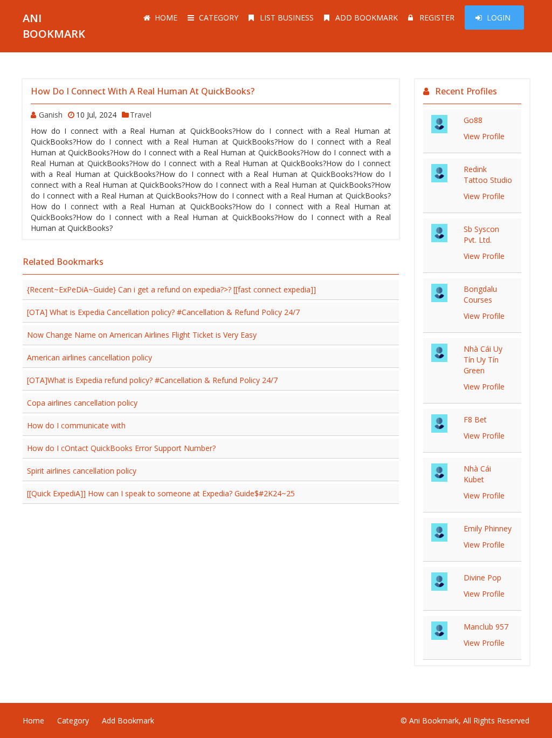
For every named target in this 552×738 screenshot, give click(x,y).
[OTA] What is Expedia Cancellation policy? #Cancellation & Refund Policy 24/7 (163, 312)
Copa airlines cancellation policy (82, 403)
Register (436, 17)
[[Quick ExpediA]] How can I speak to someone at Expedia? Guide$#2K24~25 (161, 493)
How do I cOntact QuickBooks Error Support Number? (121, 448)
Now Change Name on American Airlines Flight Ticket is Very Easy (142, 335)
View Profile (484, 136)
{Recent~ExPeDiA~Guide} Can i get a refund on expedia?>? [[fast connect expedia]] (171, 289)
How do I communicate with (76, 425)
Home (166, 17)
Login (498, 17)
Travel (140, 115)
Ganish (51, 115)
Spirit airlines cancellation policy (81, 471)
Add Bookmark (366, 17)
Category (218, 17)
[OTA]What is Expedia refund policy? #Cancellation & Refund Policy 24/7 (152, 380)
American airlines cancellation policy (89, 357)
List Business (287, 17)
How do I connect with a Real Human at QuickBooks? (142, 91)
